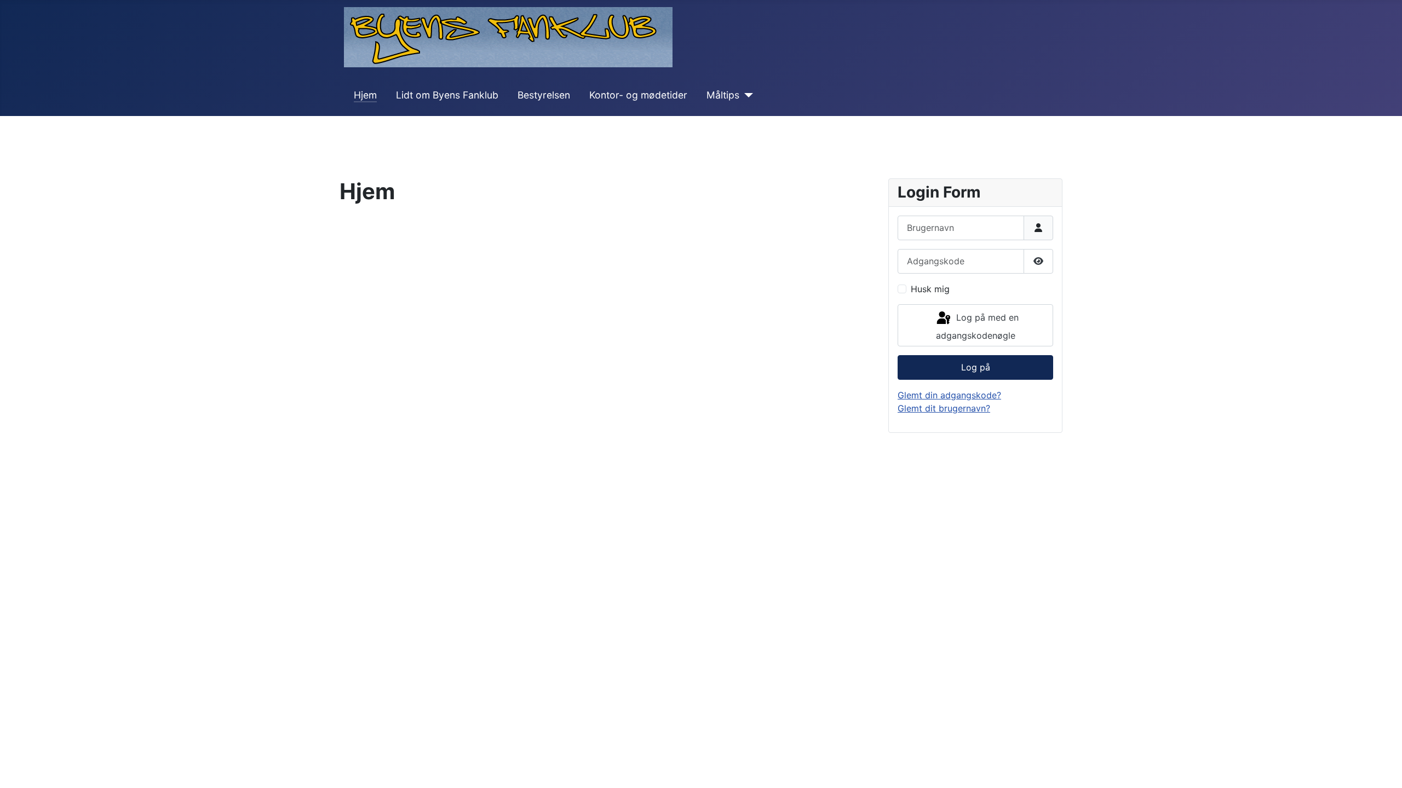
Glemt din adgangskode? (949, 395)
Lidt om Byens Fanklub (447, 95)
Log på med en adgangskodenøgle (977, 326)
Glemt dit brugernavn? (944, 408)
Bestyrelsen (544, 95)
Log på (975, 367)
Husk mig (930, 288)
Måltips (722, 95)
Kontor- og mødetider (638, 95)
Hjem (365, 95)
